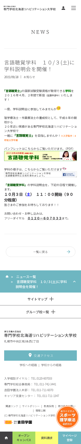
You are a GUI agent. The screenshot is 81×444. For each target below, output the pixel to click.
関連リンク (12, 406)
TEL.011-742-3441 (45, 384)
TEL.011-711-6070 (42, 390)
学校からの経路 (51, 365)
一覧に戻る (40, 252)
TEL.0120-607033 (41, 378)
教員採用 (49, 406)
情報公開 (40, 410)
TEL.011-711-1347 (48, 396)
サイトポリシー (31, 406)
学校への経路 (28, 365)
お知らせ (29, 77)
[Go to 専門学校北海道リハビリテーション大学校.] (7, 276)
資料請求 (47, 438)
